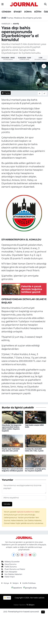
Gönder (7, 504)
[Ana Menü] (2, 4)
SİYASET (18, 11)
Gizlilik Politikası (29, 583)
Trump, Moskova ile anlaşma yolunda (21, 18)
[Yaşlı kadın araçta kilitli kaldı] (35, 417)
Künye (6, 583)
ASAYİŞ (16, 24)
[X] (18, 555)
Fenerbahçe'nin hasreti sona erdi (23, 611)
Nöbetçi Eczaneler (12, 562)
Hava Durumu (10, 564)
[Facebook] (14, 555)
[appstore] (17, 588)
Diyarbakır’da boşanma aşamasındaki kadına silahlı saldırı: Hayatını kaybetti (11, 428)
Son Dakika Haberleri (13, 574)
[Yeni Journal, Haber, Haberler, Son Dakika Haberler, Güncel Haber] (24, 4)
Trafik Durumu (11, 567)
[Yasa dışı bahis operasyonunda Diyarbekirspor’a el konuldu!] (24, 76)
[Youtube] (30, 555)
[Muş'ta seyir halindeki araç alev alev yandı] (12, 441)
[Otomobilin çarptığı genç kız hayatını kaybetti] (35, 461)
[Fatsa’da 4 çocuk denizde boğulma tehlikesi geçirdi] (12, 461)
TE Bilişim (30, 605)
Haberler (5, 24)
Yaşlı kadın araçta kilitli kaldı (34, 426)
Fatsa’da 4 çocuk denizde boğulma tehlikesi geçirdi (12, 470)
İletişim (16, 583)
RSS (8, 598)
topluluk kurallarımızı (26, 512)
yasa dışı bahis (29, 99)
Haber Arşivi (10, 577)
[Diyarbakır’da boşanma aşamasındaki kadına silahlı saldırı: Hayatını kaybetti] (12, 417)
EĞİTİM (37, 11)
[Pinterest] (22, 555)
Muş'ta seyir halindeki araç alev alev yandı (11, 450)
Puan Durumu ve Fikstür (15, 569)
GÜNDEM (6, 11)
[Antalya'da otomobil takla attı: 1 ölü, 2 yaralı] (35, 441)
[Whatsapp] (34, 555)
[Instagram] (26, 555)
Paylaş (7, 93)
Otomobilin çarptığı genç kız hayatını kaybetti (35, 470)
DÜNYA (28, 11)
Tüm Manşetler (11, 572)
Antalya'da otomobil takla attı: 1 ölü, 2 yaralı (34, 450)
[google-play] (30, 588)
